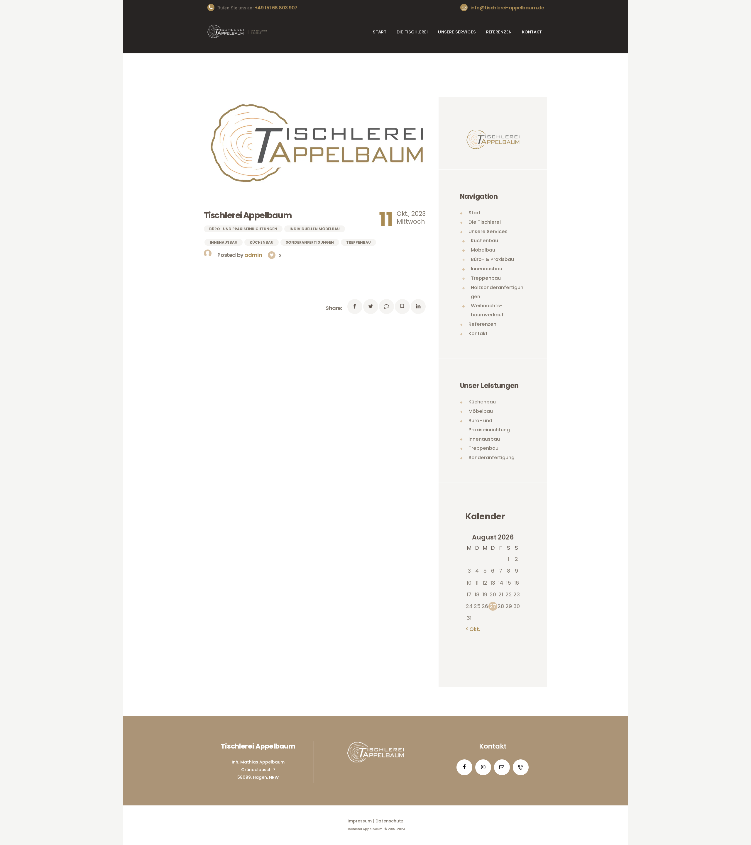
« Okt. (472, 629)
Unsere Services (488, 231)
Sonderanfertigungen (310, 242)
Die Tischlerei (484, 222)
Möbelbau (483, 250)
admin (253, 255)
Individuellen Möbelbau (315, 228)
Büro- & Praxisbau (492, 259)
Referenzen (482, 324)
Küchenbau (261, 242)
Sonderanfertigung (491, 457)
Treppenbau (358, 242)
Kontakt (478, 333)
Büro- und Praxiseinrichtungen (243, 228)
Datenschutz (389, 821)
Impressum (360, 821)
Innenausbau (223, 242)
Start (474, 212)
